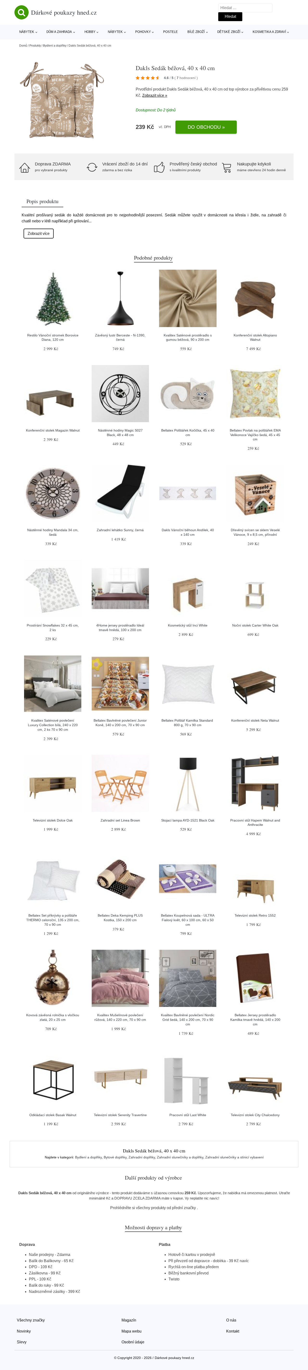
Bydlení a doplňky (54, 45)
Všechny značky (31, 1320)
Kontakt (232, 1331)
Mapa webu (131, 1331)
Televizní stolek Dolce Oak (53, 820)
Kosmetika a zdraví (269, 32)
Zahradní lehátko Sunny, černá (120, 530)
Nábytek (26, 32)
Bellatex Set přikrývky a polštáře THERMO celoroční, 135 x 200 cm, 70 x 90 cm (52, 919)
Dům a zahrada (59, 32)
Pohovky (143, 32)
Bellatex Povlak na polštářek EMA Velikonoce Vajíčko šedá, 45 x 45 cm (255, 434)
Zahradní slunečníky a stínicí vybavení (234, 1157)
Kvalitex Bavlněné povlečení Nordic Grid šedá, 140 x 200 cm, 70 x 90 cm (187, 1019)
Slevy (21, 1342)
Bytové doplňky (115, 1157)
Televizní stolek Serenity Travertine (120, 1115)
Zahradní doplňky (141, 1157)
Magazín (129, 1320)
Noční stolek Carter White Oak (255, 625)
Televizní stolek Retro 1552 (255, 915)
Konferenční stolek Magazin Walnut (53, 430)
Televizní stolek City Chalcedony (255, 1115)
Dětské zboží (228, 32)
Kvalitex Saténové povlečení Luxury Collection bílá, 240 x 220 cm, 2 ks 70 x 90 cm (53, 724)
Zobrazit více (39, 233)
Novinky (24, 1331)
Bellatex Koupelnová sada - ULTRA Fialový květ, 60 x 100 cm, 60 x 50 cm (187, 919)
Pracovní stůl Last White (187, 1115)
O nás (231, 1320)
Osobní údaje (133, 1342)
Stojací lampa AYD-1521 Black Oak (187, 820)
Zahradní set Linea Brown (120, 820)
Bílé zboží (196, 32)
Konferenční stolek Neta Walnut (255, 720)
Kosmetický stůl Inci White (187, 625)
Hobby (90, 32)
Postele (170, 32)
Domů (23, 45)
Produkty (35, 45)
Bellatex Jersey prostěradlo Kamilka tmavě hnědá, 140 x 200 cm (255, 1019)
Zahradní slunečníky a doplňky (180, 1157)
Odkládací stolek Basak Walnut (52, 1115)
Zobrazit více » (154, 95)
